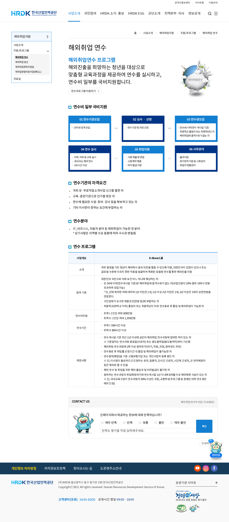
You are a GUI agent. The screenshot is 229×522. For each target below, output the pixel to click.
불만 (161, 423)
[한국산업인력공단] (32, 483)
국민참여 (90, 13)
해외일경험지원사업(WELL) (28, 71)
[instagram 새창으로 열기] (206, 468)
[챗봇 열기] (216, 449)
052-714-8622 (206, 402)
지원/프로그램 (21, 50)
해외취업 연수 (21, 57)
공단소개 (154, 13)
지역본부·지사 (174, 13)
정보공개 (194, 13)
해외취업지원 (22, 36)
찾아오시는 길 (82, 468)
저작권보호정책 (54, 468)
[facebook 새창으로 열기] (214, 468)
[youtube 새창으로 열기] (197, 468)
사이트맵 (199, 2)
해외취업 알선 (21, 62)
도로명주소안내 (110, 468)
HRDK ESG (136, 13)
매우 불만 (180, 423)
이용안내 (213, 2)
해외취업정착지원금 (24, 66)
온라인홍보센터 (182, 2)
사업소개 (74, 13)
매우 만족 (111, 423)
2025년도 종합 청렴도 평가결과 (191, 499)
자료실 (17, 79)
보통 (145, 423)
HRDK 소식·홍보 (112, 13)
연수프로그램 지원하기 (83, 91)
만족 (129, 423)
